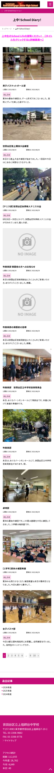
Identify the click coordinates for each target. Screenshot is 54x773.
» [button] (38, 655)
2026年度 (7, 687)
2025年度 (7, 690)
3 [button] (11, 655)
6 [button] (22, 655)
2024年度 (7, 694)
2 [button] (8, 655)
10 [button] (34, 655)
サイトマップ (10, 740)
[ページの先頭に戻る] (50, 769)
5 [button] (18, 655)
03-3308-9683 (15, 732)
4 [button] (15, 655)
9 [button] (30, 655)
